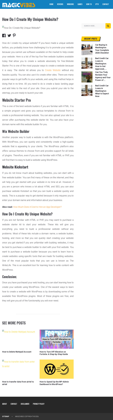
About (4, 404)
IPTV (97, 4)
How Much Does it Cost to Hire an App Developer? (37, 207)
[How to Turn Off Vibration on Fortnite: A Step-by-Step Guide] (57, 339)
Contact (105, 4)
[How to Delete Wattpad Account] (19, 339)
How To (89, 4)
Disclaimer (25, 404)
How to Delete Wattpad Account (16, 352)
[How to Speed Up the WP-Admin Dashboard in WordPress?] (57, 369)
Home (51, 4)
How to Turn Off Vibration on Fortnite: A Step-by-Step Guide (54, 353)
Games (80, 4)
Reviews (60, 4)
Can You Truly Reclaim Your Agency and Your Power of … (103, 76)
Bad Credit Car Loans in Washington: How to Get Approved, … (102, 63)
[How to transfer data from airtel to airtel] (19, 369)
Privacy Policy (38, 404)
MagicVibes (19, 416)
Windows (70, 4)
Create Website (53, 70)
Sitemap (5, 416)
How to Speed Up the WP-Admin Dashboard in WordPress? (54, 383)
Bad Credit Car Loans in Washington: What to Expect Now (102, 90)
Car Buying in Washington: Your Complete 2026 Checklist (102, 49)
